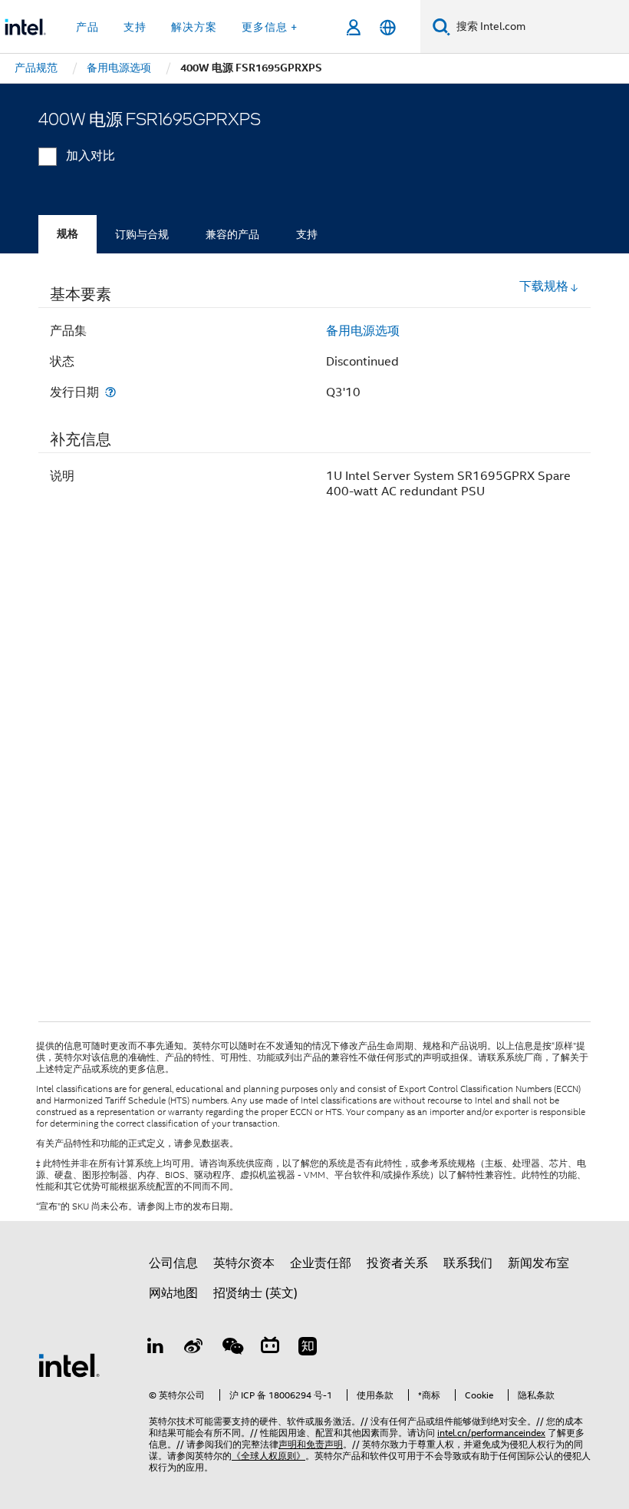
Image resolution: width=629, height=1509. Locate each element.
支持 (307, 234)
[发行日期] (110, 392)
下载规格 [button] (543, 286)
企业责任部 (320, 1263)
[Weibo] (194, 1348)
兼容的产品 (232, 234)
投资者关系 (397, 1263)
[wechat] (232, 1348)
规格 (67, 234)
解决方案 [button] (194, 27)
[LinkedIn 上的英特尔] (156, 1348)
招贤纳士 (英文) (255, 1293)
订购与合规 (142, 234)
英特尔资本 (244, 1263)
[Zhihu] (308, 1348)
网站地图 (173, 1293)
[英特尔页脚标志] (69, 1364)
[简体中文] (388, 27)
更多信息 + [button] (270, 27)
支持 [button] (135, 27)
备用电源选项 (363, 331)
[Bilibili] (270, 1348)
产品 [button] (87, 27)
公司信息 (173, 1263)
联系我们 (467, 1263)
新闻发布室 (538, 1263)
